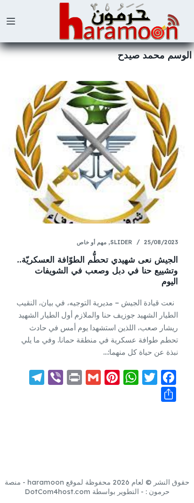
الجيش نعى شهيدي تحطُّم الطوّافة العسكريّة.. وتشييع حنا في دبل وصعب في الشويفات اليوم (97, 270)
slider (121, 242)
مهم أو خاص (91, 242)
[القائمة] (11, 21)
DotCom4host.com (57, 491)
